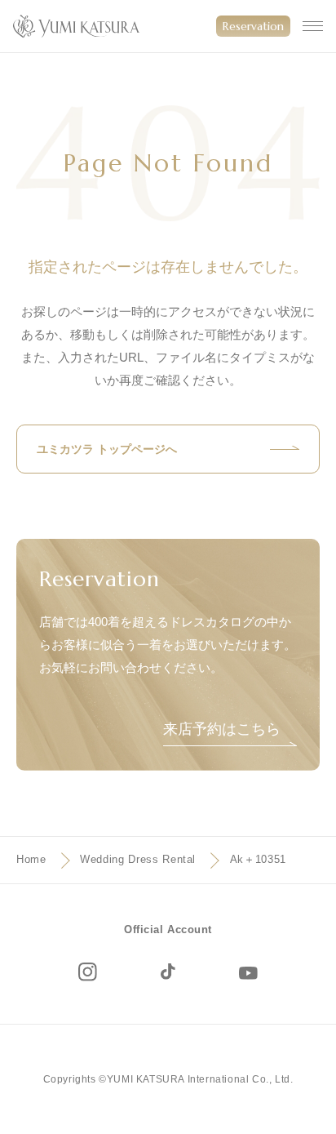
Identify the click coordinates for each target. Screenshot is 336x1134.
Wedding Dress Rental (138, 859)
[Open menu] (313, 26)
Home (31, 859)
